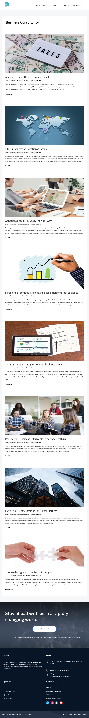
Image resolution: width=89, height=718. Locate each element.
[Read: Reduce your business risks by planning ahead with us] (44, 415)
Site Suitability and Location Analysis (26, 148)
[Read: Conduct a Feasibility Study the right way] (44, 197)
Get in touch (44, 629)
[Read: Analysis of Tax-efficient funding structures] (44, 53)
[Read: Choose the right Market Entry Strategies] (44, 554)
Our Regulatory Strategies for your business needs (33, 364)
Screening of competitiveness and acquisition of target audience (41, 292)
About (44, 5)
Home (38, 5)
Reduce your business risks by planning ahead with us (35, 438)
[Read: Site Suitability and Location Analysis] (44, 125)
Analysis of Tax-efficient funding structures (29, 77)
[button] (85, 5)
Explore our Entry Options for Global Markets (31, 510)
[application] (47, 5)
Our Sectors (64, 5)
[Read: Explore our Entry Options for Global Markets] (44, 487)
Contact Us (77, 5)
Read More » (9, 94)
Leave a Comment (10, 80)
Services (53, 5)
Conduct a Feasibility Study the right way (28, 220)
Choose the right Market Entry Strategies (28, 572)
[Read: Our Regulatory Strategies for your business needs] (44, 341)
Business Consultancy (23, 80)
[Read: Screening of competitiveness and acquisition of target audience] (44, 269)
